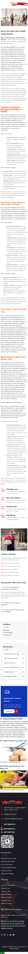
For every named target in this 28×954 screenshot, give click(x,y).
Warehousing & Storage (10, 676)
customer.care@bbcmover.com (13, 818)
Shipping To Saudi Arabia (8, 885)
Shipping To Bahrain (6, 894)
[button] (14, 588)
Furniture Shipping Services (11, 667)
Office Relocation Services (11, 658)
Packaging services (9, 672)
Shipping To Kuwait (6, 903)
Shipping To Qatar (6, 891)
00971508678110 (8, 824)
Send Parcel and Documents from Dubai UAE (12, 767)
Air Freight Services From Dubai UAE (13, 740)
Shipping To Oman (6, 900)
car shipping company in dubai (11, 718)
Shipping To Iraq (5, 888)
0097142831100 (7, 832)
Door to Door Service (9, 663)
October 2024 (7, 635)
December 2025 (8, 632)
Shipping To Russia (6, 897)
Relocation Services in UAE (11, 654)
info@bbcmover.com (10, 814)
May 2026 (6, 630)
